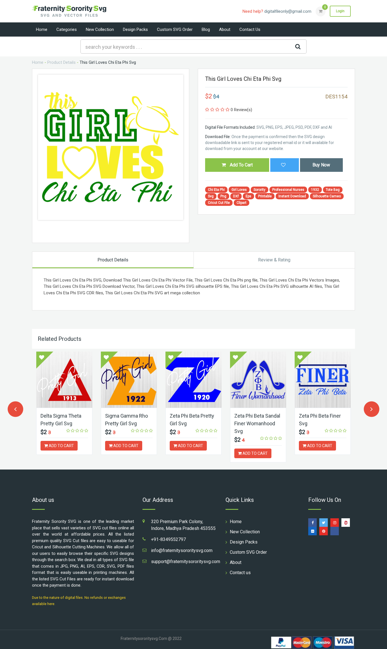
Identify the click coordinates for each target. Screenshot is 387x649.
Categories (66, 29)
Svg (211, 196)
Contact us (249, 29)
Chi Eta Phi (216, 190)
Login (340, 11)
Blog (206, 29)
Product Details (61, 62)
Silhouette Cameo (327, 196)
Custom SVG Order (175, 29)
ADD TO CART (61, 445)
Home (41, 29)
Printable (265, 196)
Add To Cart (241, 165)
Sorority (259, 190)
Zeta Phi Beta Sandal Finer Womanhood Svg (257, 423)
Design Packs (135, 29)
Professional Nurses (288, 190)
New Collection (100, 29)
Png (223, 196)
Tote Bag (333, 190)
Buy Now (321, 165)
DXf (236, 196)
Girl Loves (239, 190)
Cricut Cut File (219, 203)
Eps (248, 196)
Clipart (241, 203)
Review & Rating (274, 260)
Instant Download (292, 196)
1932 (315, 190)
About (224, 29)
